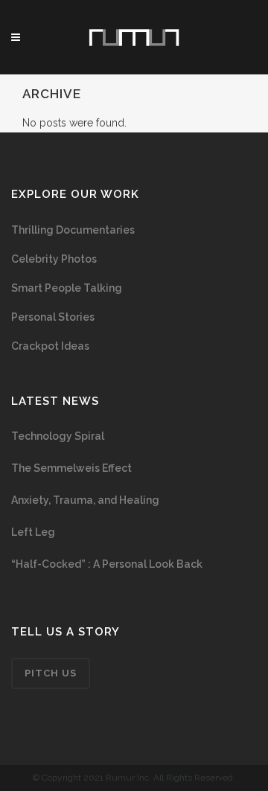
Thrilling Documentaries (73, 230)
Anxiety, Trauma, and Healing (85, 500)
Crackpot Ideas (50, 346)
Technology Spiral (57, 436)
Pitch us (51, 673)
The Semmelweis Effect (71, 468)
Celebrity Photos (54, 259)
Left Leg (33, 532)
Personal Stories (53, 317)
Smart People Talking (66, 288)
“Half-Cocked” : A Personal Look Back (106, 564)
